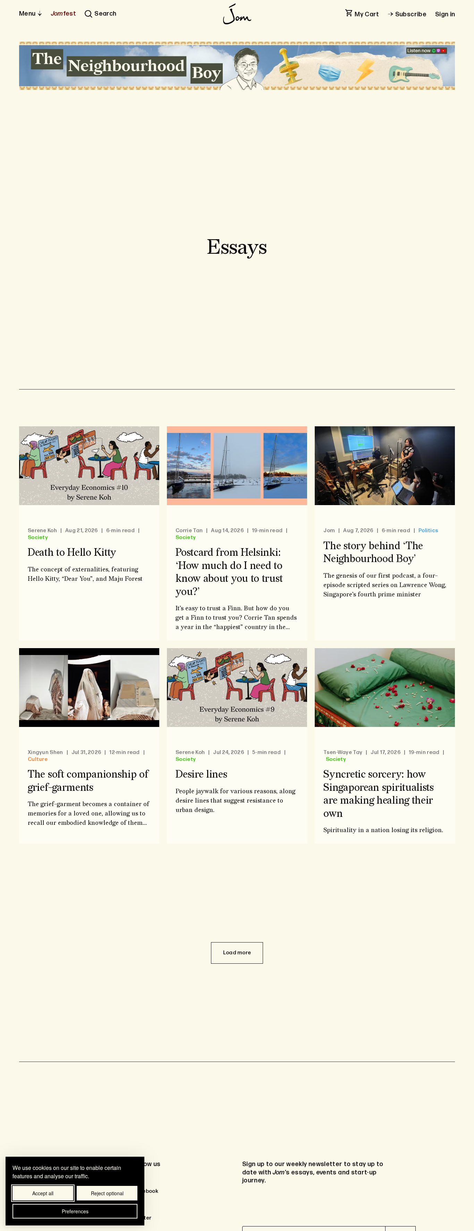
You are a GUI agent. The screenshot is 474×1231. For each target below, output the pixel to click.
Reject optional (107, 1193)
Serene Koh (42, 531)
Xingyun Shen (45, 753)
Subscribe (410, 14)
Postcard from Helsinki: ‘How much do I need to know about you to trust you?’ (229, 572)
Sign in (445, 14)
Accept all (42, 1193)
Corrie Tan (189, 531)
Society (38, 538)
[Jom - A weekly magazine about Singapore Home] (237, 13)
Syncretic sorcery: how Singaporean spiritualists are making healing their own (378, 794)
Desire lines (201, 775)
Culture (38, 759)
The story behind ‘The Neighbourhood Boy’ (373, 553)
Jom (329, 531)
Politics (428, 531)
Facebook (145, 1191)
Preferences (75, 1211)
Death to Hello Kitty (72, 553)
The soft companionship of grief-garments (88, 781)
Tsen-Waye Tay (342, 753)
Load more (237, 953)
